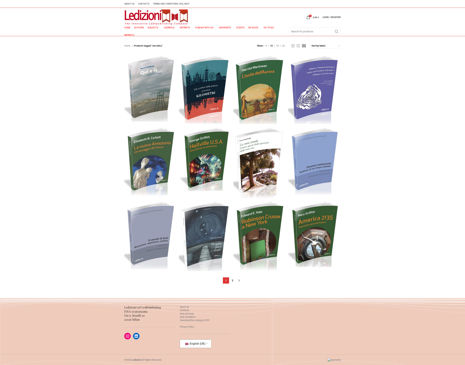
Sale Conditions (188, 317)
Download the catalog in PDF (194, 320)
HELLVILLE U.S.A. (205, 147)
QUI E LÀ (150, 78)
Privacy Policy (187, 326)
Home (127, 45)
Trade (150, 86)
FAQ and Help (187, 313)
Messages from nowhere (260, 90)
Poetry (260, 158)
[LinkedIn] (136, 336)
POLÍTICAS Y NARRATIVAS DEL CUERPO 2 (314, 75)
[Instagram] (127, 336)
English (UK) (197, 343)
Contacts (184, 310)
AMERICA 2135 (314, 221)
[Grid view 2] (293, 46)
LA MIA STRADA (260, 150)
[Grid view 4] (304, 46)
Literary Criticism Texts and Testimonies (314, 157)
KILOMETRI (205, 77)
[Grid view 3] (298, 46)
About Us (184, 307)
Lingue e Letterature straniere (314, 89)
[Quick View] (139, 96)
